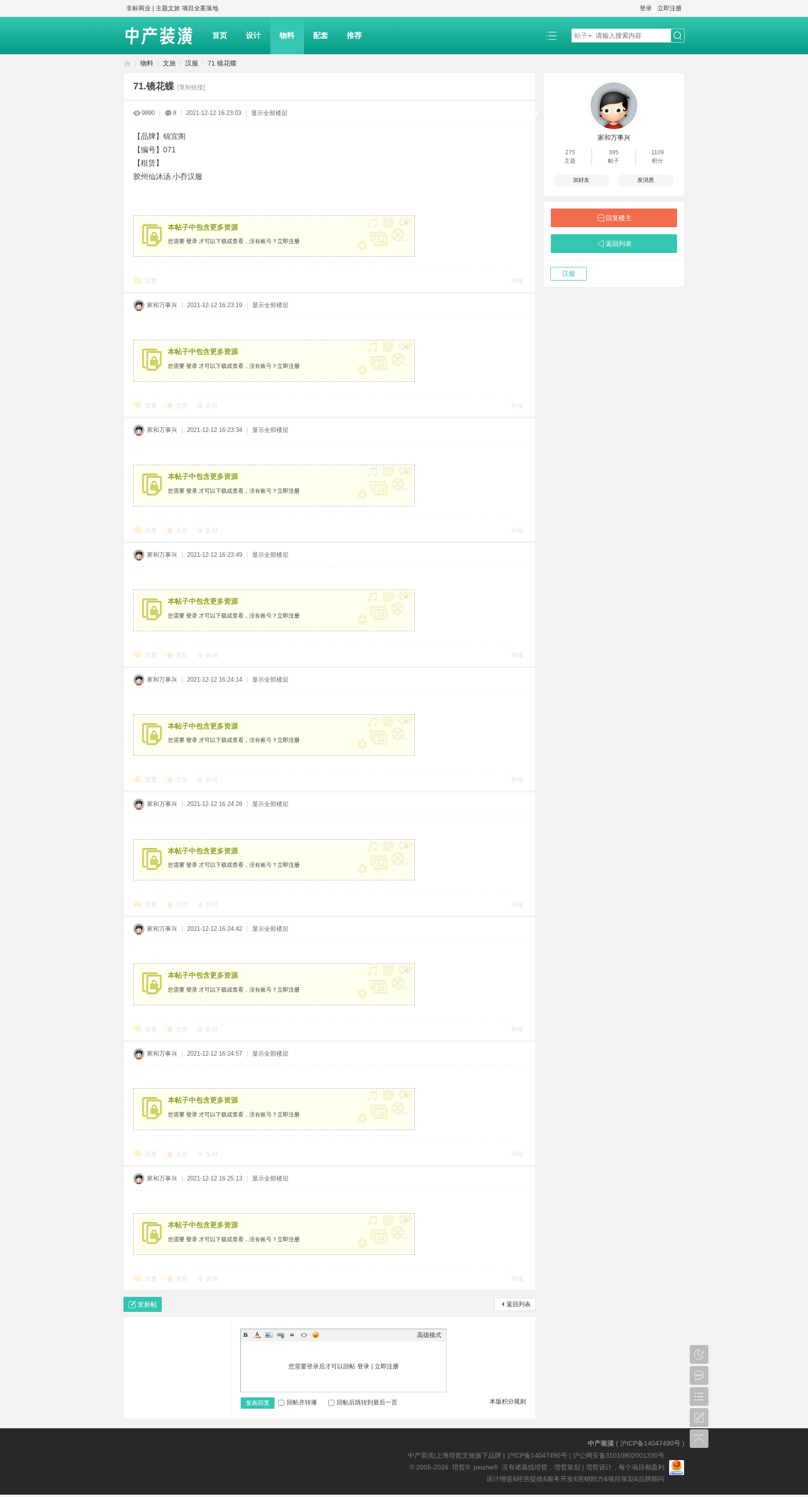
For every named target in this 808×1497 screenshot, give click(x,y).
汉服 (191, 63)
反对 (212, 405)
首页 (219, 35)
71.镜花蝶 (222, 63)
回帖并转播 (302, 1402)
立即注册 (669, 8)
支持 (182, 405)
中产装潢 (127, 63)
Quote (292, 1334)
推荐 (354, 35)
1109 (657, 152)
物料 (287, 35)
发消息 (645, 180)
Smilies (315, 1334)
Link (280, 1334)
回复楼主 (619, 218)
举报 (517, 280)
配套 (320, 35)
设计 (253, 35)
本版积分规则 (508, 1401)
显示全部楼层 (269, 112)
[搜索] (677, 35)
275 (570, 152)
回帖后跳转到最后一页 (367, 1402)
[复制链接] (191, 87)
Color (257, 1334)
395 (614, 152)
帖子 (580, 35)
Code (304, 1334)
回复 (151, 280)
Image (269, 1334)
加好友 (581, 180)
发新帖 (147, 1304)
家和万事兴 (162, 305)
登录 (646, 8)
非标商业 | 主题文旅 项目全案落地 (172, 8)
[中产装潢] (163, 35)
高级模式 (429, 1335)
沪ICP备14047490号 (650, 1443)
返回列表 (518, 1304)
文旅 (169, 63)
